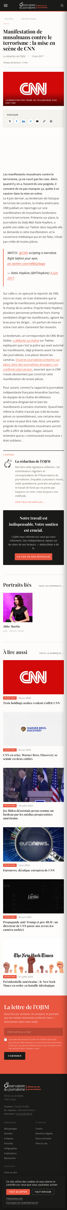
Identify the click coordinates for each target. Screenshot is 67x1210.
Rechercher (10, 1158)
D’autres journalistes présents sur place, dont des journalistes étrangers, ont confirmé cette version (31, 364)
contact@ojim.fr (24, 1113)
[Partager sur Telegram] (30, 121)
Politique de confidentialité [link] (22, 1203)
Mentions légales (44, 1133)
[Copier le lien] (44, 121)
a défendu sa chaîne (26, 340)
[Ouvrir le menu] (5, 5)
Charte (39, 1128)
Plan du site (41, 1143)
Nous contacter (43, 1138)
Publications (10, 1153)
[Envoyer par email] (37, 121)
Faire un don (10, 1172)
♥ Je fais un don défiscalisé (34, 556)
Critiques (8, 1138)
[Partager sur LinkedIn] (23, 121)
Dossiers (8, 1133)
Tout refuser (43, 1191)
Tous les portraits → (51, 586)
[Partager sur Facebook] (16, 121)
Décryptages (28, 19)
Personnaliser (14, 1198)
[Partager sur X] (10, 121)
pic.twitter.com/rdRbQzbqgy (26, 264)
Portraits (8, 1143)
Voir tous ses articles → (30, 502)
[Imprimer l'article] (51, 121)
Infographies (10, 1148)
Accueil (9, 19)
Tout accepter (18, 1191)
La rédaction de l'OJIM (14, 56)
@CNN (23, 253)
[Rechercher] (62, 5)
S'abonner (14, 1055)
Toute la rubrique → (51, 653)
